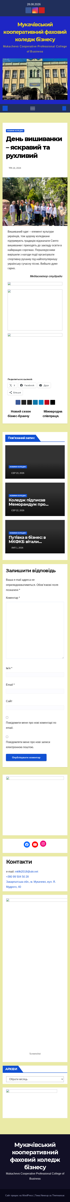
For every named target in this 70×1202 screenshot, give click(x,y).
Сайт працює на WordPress (19, 1195)
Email (10, 684)
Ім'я (9, 668)
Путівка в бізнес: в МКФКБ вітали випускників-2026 (27, 541)
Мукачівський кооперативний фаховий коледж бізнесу (34, 32)
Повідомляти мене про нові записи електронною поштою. (28, 745)
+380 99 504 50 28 (17, 876)
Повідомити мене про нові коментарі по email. (31, 725)
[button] (59, 108)
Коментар (13, 597)
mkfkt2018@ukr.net (26, 871)
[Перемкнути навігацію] (32, 108)
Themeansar (58, 1195)
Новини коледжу (15, 131)
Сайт (9, 701)
